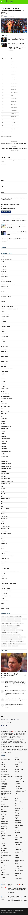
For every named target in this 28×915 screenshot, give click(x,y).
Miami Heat (3, 476)
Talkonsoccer (8, 2)
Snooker (3, 563)
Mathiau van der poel (6, 634)
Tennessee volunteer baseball (8, 583)
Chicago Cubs (4, 336)
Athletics (3, 266)
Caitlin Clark (4, 304)
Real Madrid (4, 543)
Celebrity (3, 321)
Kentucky (3, 423)
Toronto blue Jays (5, 588)
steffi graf (15, 643)
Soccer (3, 566)
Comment (3, 164)
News (2, 501)
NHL (2, 506)
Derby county (4, 356)
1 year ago (4, 241)
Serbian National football (7, 556)
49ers (2, 256)
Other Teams (4, 518)
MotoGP (3, 488)
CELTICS (3, 324)
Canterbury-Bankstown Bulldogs (9, 309)
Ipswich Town (4, 413)
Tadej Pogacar (22, 643)
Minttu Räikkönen (14, 636)
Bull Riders (4, 299)
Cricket (3, 341)
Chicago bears (4, 334)
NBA (2, 496)
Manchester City (5, 461)
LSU (2, 458)
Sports (3, 573)
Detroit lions (4, 361)
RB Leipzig (3, 541)
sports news (4, 643)
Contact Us (10, 910)
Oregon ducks (4, 516)
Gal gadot (3, 391)
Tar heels (3, 581)
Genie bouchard (5, 393)
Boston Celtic (4, 286)
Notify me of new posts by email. (8, 208)
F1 (1, 376)
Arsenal (3, 261)
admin (6, 16)
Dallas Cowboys (5, 346)
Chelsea (3, 331)
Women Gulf (4, 606)
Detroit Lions (12, 623)
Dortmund (3, 366)
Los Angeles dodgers (6, 451)
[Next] (15, 54)
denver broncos (5, 351)
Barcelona (3, 269)
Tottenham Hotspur (6, 596)
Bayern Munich (4, 276)
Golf (2, 401)
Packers (3, 523)
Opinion (3, 513)
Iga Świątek (9, 625)
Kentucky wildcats (6, 426)
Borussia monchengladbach (8, 284)
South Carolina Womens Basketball (10, 571)
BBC (2, 279)
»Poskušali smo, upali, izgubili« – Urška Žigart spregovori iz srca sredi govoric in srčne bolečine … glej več (16, 699)
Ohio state (3, 511)
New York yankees (5, 498)
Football (3, 381)
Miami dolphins (5, 473)
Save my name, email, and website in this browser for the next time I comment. (14, 199)
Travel (2, 598)
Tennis (2, 586)
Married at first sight (6, 468)
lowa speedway (4, 456)
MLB (2, 486)
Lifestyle (3, 443)
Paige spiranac (13, 639)
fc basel (3, 378)
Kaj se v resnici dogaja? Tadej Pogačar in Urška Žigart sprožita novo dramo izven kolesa (17, 38)
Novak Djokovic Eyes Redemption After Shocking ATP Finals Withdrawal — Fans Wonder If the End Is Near (17, 233)
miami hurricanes (5, 478)
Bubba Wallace (4, 294)
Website (2, 192)
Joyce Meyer (4, 418)
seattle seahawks (5, 551)
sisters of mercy (5, 561)
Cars (2, 319)
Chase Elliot (4, 329)
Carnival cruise (5, 316)
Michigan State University (7, 481)
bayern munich (4, 274)
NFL (2, 503)
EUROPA (3, 373)
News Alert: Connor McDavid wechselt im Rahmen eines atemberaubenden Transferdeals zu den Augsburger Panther (14, 220)
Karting (3, 421)
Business (3, 301)
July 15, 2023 (12, 16)
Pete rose (20, 639)
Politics (3, 536)
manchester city (7, 136)
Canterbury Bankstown (7, 306)
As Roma (3, 264)
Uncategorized (7, 5)
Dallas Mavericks (5, 349)
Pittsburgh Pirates (6, 533)
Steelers (3, 576)
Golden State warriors (7, 398)
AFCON (7, 616)
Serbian (3, 553)
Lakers (2, 433)
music (2, 491)
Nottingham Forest (6, 508)
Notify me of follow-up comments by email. (10, 204)
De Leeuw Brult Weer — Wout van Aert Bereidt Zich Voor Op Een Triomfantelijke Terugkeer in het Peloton (16, 226)
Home (2, 5)
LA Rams (3, 431)
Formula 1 (3, 383)
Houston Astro (5, 411)
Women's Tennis (5, 608)
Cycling (3, 344)
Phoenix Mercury (5, 528)
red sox (3, 546)
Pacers (2, 521)
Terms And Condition (19, 910)
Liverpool (3, 446)
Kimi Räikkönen (4, 428)
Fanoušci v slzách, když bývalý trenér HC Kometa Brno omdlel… (11, 674)
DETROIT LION (4, 358)
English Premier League (7, 368)
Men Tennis (4, 471)
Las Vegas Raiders (5, 438)
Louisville (3, 453)
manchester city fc (6, 463)
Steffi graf (4, 578)
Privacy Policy (3, 910)
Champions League (5, 326)
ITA (1, 416)
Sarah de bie (12, 641)
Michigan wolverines (6, 483)
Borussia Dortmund (6, 281)
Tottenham (4, 593)
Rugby (2, 548)
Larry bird (3, 436)
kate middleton (17, 625)
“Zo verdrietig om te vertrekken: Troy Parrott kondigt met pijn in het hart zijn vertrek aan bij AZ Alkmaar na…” (14, 239)
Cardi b (2, 311)
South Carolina (5, 568)
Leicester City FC (5, 441)
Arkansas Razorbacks (6, 259)
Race (2, 538)
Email (2, 186)
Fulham (3, 386)
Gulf (2, 408)
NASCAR (3, 493)
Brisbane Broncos (5, 289)
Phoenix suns (4, 531)
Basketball (4, 271)
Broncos (3, 291)
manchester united (5, 632)
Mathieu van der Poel (16, 634)
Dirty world (4, 363)
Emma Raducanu (20, 623)
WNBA (2, 603)
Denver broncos (17, 621)
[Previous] (13, 54)
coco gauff (4, 339)
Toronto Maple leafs (6, 591)
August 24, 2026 (11, 50)
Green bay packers (5, 406)
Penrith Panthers (5, 526)
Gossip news (4, 403)
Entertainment (5, 371)
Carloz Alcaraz (5, 314)
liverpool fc (4, 448)
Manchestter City (14, 632)
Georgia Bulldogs (5, 396)
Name (2, 180)
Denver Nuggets (5, 354)
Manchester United (6, 466)
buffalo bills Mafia (6, 296)
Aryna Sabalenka (18, 616)
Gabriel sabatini (5, 388)
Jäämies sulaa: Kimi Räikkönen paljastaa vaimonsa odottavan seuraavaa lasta (14, 705)
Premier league (5, 641)
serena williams (5, 558)
